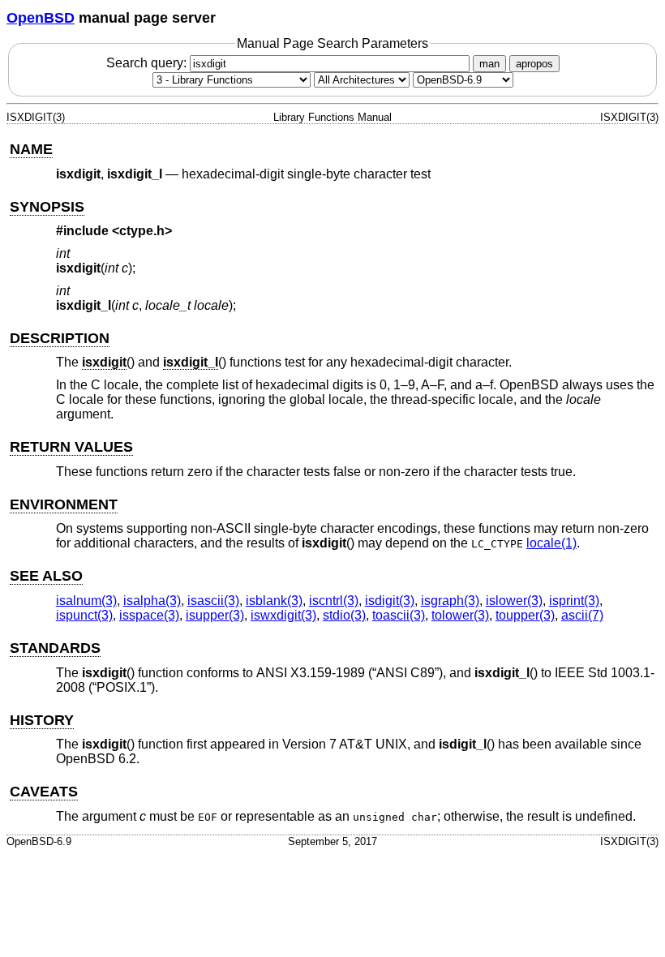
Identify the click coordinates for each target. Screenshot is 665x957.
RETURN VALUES (71, 447)
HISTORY (42, 720)
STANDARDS (55, 648)
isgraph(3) (450, 600)
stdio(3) (344, 615)
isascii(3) (213, 600)
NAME (31, 149)
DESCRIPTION (59, 338)
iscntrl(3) (333, 600)
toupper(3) (525, 615)
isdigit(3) (389, 600)
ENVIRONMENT (64, 504)
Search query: (148, 63)
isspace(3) (149, 615)
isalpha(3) (152, 600)
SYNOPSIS (47, 207)
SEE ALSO (46, 576)
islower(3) (514, 600)
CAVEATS (44, 791)
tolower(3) (460, 615)
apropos (534, 64)
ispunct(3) (84, 615)
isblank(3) (274, 600)
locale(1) (551, 543)
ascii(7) (582, 615)
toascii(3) (398, 615)
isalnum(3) (86, 600)
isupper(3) (215, 615)
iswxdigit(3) (283, 615)
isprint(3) (574, 600)
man (489, 64)
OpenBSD (40, 18)
